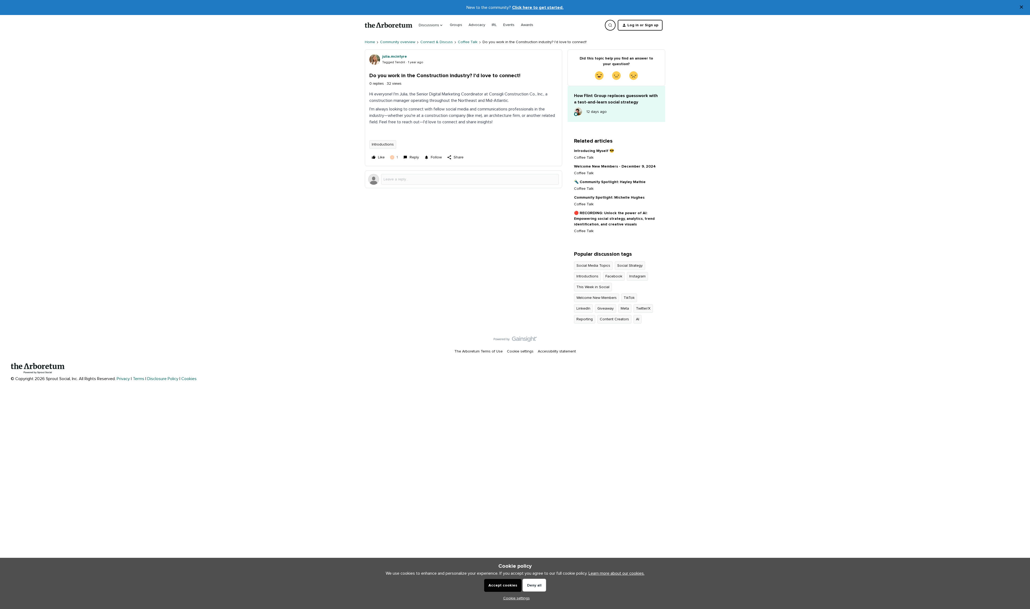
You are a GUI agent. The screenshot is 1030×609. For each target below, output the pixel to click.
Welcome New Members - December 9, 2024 (615, 166)
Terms (138, 379)
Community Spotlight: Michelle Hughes (609, 197)
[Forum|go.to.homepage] (388, 25)
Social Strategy (630, 266)
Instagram (637, 276)
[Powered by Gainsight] (515, 340)
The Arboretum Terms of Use (478, 351)
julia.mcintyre (394, 56)
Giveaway (605, 308)
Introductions (383, 144)
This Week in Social (592, 287)
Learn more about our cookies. (616, 573)
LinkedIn (583, 308)
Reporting (584, 319)
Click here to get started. (538, 7)
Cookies (189, 379)
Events (508, 25)
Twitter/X (643, 308)
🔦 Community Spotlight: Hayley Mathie (610, 182)
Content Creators (614, 319)
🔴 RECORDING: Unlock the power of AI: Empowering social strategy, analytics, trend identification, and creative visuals (614, 218)
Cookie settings (520, 351)
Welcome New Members (596, 298)
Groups (456, 25)
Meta (625, 308)
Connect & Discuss (436, 42)
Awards (527, 25)
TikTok (629, 298)
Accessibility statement (557, 351)
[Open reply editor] (463, 179)
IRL (494, 25)
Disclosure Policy (162, 379)
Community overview (397, 42)
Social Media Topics (593, 266)
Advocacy (477, 25)
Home (370, 42)
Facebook (613, 276)
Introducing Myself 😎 (594, 151)
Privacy (123, 379)
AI (637, 319)
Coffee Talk (467, 42)
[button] (640, 25)
